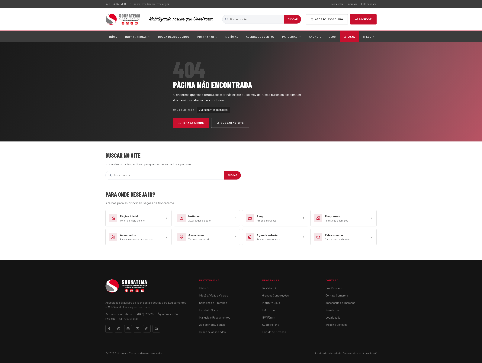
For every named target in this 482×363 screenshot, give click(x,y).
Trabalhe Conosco (336, 324)
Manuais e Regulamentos (214, 317)
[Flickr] (147, 328)
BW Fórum (268, 317)
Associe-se (363, 19)
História (204, 288)
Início (113, 36)
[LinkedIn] (128, 328)
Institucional (136, 36)
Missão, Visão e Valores (213, 295)
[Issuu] (156, 328)
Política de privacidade (328, 353)
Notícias (231, 36)
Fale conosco (369, 3)
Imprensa (352, 3)
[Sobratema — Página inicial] (122, 19)
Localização (333, 317)
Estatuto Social (209, 310)
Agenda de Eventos (260, 36)
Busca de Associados (174, 36)
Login (370, 36)
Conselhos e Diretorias (213, 302)
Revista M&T (270, 288)
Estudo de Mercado (274, 332)
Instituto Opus (271, 302)
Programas (205, 36)
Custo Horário (270, 324)
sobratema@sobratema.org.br (151, 3)
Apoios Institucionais (212, 324)
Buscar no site (232, 122)
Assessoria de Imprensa (340, 302)
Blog (332, 36)
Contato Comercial (337, 295)
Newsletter (337, 3)
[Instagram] (118, 328)
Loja (351, 36)
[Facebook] (109, 328)
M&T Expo (268, 310)
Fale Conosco (334, 288)
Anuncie (315, 36)
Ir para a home (193, 122)
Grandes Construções (275, 295)
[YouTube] (137, 328)
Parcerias (289, 36)
